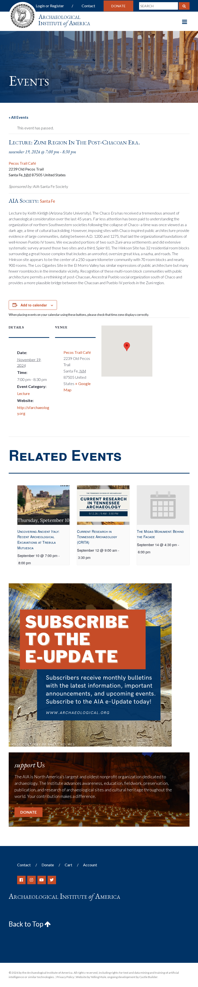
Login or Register (50, 5)
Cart (68, 864)
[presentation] (43, 505)
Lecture (23, 393)
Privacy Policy (65, 977)
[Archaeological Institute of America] (22, 14)
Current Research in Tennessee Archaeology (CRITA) (97, 537)
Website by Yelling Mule (91, 977)
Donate (118, 6)
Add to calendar (34, 305)
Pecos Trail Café (22, 163)
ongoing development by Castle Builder (132, 977)
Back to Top (26, 924)
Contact (88, 5)
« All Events (18, 117)
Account (90, 864)
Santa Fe (47, 201)
